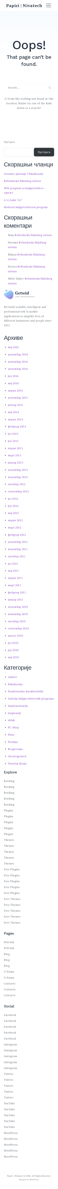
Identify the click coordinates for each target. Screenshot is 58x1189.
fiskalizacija (15, 684)
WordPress (10, 1133)
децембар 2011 (18, 542)
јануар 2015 (15, 405)
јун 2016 (13, 376)
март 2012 (14, 527)
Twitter (8, 1074)
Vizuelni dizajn (17, 763)
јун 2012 (13, 506)
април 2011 (15, 578)
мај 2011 (13, 570)
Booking (9, 781)
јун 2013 (13, 441)
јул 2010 (13, 643)
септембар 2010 (18, 628)
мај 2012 (13, 513)
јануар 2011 (15, 599)
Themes (9, 840)
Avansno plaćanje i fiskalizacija (23, 174)
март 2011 (14, 585)
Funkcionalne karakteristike (26, 691)
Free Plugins (11, 869)
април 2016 (15, 390)
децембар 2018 (18, 354)
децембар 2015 (18, 397)
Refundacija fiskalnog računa (22, 181)
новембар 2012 (18, 477)
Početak (9, 942)
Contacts (9, 983)
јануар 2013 (15, 462)
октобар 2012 (17, 484)
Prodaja (13, 742)
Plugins (8, 810)
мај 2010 (13, 657)
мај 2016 (13, 383)
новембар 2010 (18, 614)
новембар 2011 (18, 549)
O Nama (9, 971)
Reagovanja (15, 749)
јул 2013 (13, 433)
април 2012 (15, 520)
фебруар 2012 (17, 534)
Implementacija (18, 706)
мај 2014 (13, 412)
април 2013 (15, 448)
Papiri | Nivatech (24, 5)
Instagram (10, 1044)
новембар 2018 (18, 361)
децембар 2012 (18, 470)
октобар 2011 (17, 556)
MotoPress (34, 1179)
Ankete (12, 677)
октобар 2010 (17, 621)
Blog (7, 954)
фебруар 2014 (17, 426)
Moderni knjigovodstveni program (26, 207)
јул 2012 (13, 498)
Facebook (10, 1015)
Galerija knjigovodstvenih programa (31, 698)
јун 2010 (13, 650)
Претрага (9, 142)
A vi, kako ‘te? (13, 200)
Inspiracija (14, 713)
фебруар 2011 (17, 592)
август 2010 (15, 635)
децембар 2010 (18, 607)
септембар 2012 (18, 491)
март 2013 (14, 455)
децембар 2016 (18, 369)
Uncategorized (17, 756)
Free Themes (12, 899)
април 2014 (15, 419)
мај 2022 (13, 347)
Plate (11, 734)
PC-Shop (13, 727)
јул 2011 (13, 563)
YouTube (9, 1103)
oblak (11, 720)
